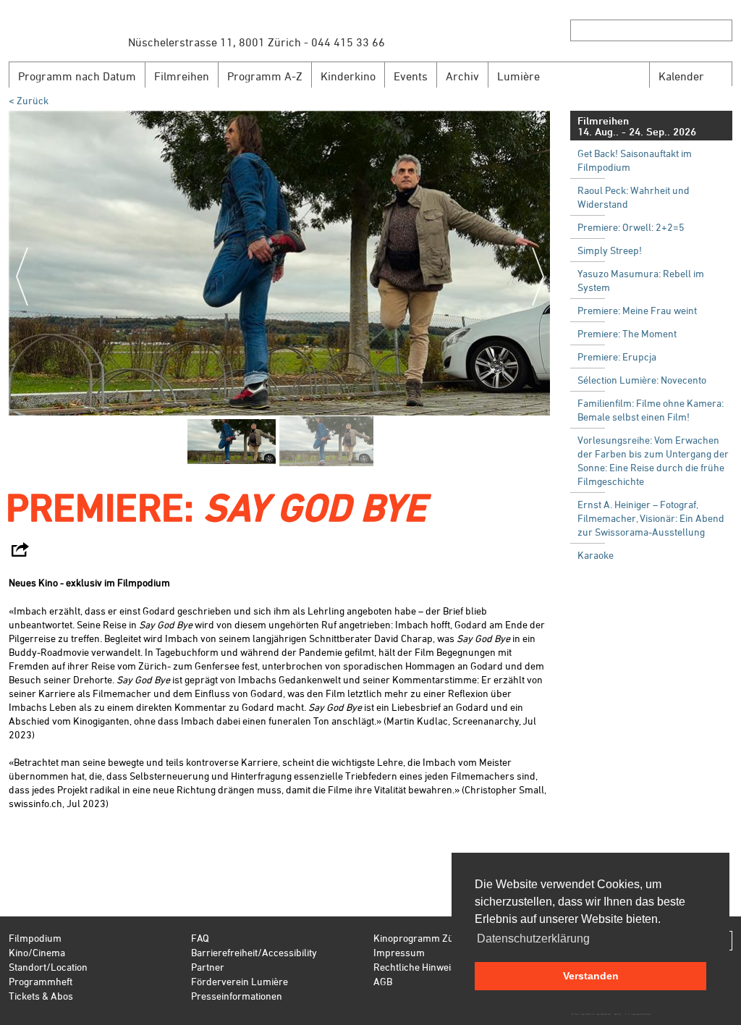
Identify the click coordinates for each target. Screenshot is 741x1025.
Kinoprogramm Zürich (422, 938)
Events (411, 76)
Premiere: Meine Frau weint (637, 310)
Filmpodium (35, 938)
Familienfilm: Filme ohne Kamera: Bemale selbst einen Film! (650, 410)
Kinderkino (348, 76)
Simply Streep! (609, 250)
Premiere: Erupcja (616, 356)
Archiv (462, 76)
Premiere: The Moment (627, 333)
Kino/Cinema (37, 952)
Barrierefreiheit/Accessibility (254, 952)
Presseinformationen (236, 996)
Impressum (399, 952)
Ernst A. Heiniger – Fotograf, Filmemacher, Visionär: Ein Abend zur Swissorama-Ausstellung (650, 518)
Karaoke (595, 555)
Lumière (518, 76)
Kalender (681, 76)
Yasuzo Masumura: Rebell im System (640, 280)
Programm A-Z (264, 76)
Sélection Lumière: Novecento (641, 380)
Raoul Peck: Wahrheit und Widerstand (633, 197)
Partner (207, 967)
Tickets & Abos (41, 996)
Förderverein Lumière (239, 981)
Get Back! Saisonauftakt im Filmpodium (634, 160)
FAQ (200, 938)
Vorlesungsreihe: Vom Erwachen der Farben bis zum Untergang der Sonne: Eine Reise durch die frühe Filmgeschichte (653, 460)
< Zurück (28, 100)
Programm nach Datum (77, 76)
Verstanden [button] (591, 976)
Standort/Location (48, 967)
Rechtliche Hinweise (417, 967)
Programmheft (40, 981)
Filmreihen (181, 76)
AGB (382, 981)
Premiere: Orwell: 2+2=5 (631, 227)
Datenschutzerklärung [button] (533, 938)
